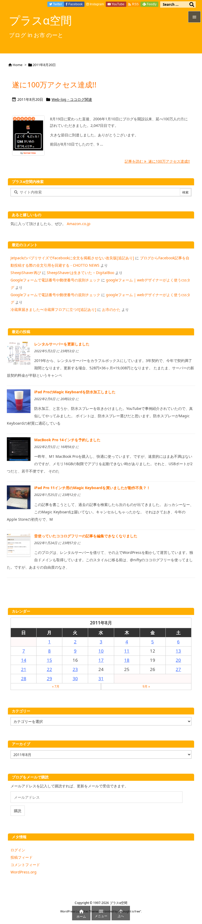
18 (126, 660)
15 (49, 660)
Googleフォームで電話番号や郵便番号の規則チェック (55, 279)
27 (178, 669)
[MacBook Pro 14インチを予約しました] (19, 448)
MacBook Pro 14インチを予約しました (67, 439)
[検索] (192, 4)
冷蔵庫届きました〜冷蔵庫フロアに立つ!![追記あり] (53, 309)
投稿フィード (22, 857)
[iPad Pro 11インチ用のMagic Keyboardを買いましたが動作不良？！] (19, 496)
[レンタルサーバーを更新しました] (19, 352)
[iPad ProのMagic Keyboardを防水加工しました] (19, 400)
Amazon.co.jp (78, 223)
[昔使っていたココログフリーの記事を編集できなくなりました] (19, 544)
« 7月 (55, 686)
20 (178, 660)
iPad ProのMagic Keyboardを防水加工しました (74, 391)
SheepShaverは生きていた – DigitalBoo (80, 272)
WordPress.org (24, 872)
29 (49, 678)
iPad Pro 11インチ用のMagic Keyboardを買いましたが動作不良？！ (92, 487)
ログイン (18, 849)
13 (178, 651)
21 (23, 669)
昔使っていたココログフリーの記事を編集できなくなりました (85, 535)
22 (49, 669)
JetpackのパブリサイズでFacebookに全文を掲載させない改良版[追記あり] (72, 257)
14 (23, 660)
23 (75, 669)
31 (101, 678)
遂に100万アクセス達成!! (54, 85)
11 (126, 651)
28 (23, 678)
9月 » (146, 686)
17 (101, 660)
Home (17, 64)
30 (75, 678)
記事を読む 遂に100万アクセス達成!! (157, 161)
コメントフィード (25, 864)
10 (101, 651)
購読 (17, 810)
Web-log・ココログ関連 (72, 99)
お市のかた (111, 309)
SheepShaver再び (26, 272)
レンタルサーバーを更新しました (61, 343)
